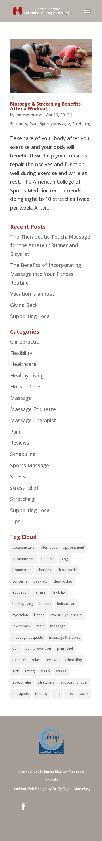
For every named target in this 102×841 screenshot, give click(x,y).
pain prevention (38, 648)
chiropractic (66, 569)
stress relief (24, 487)
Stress (17, 476)
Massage (21, 397)
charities (44, 569)
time (57, 693)
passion (19, 659)
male (40, 626)
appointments (23, 558)
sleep (45, 671)
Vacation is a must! (33, 293)
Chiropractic (24, 341)
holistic (45, 603)
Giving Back (23, 305)
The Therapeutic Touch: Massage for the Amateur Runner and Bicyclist (50, 245)
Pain (33, 123)
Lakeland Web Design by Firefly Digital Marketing (51, 788)
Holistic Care (25, 386)
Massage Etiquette (33, 409)
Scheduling (23, 454)
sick (15, 671)
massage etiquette (27, 637)
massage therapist (64, 637)
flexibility (59, 592)
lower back (21, 626)
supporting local (73, 682)
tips (70, 693)
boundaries (21, 569)
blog (64, 558)
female (40, 592)
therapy (41, 693)
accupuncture (23, 547)
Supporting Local (30, 316)
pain (16, 648)
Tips (15, 521)
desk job (40, 581)
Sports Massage (55, 123)
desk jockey (63, 581)
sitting (30, 671)
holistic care (66, 603)
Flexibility (18, 123)
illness (39, 615)
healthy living (22, 603)
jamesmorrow (29, 114)
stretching (46, 682)
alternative (48, 547)
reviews (52, 659)
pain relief (65, 648)
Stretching (82, 123)
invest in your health (66, 615)
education (20, 592)
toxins (84, 693)
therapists (20, 693)
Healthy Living (27, 375)
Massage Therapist (33, 420)
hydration (20, 615)
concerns (19, 581)
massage (57, 626)
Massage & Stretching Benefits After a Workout (45, 106)
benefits (48, 558)
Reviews (19, 442)
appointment (73, 547)
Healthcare (23, 364)
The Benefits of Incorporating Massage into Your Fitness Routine (45, 274)
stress (61, 671)
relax (36, 659)
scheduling (73, 659)
